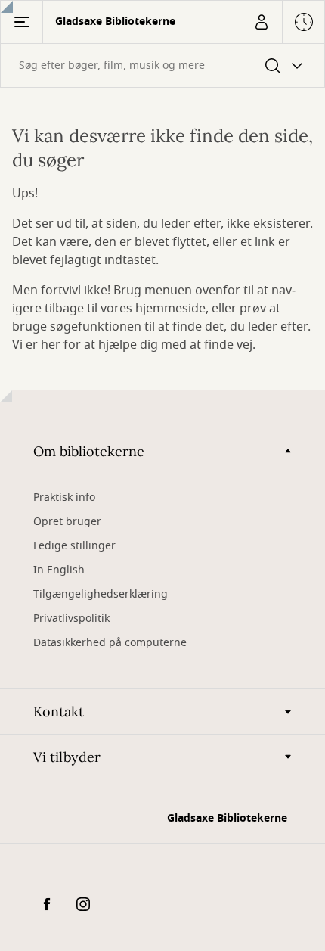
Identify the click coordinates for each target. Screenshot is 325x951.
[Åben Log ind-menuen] (261, 22)
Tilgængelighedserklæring (100, 594)
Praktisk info (64, 497)
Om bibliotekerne (88, 451)
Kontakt (58, 711)
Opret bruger (67, 522)
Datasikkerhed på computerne (110, 643)
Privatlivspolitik (71, 618)
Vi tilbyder (67, 757)
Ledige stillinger (74, 546)
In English (59, 570)
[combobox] (162, 65)
